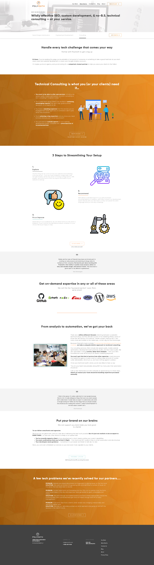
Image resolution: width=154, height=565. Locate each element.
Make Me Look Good (77, 133)
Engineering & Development (64, 35)
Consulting (82, 35)
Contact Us (92, 4)
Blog (98, 4)
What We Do (83, 4)
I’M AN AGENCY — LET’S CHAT (77, 456)
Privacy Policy (104, 555)
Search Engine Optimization (41, 35)
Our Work (75, 4)
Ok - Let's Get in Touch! (77, 515)
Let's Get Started (77, 243)
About (103, 4)
